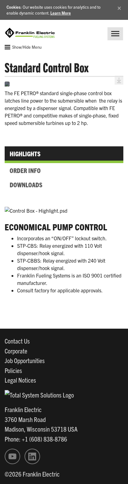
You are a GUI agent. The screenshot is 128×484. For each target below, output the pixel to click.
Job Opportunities (25, 360)
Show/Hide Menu (26, 47)
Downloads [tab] (26, 184)
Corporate (16, 351)
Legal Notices (20, 380)
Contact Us (17, 341)
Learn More (60, 13)
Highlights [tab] (25, 153)
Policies (13, 370)
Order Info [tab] (25, 170)
